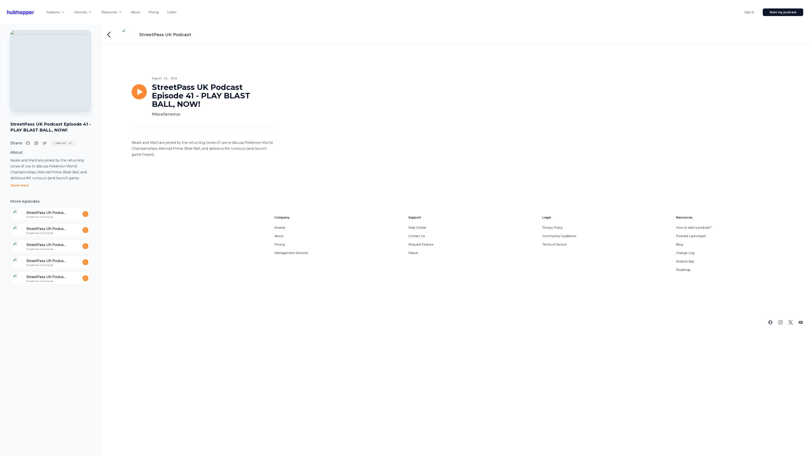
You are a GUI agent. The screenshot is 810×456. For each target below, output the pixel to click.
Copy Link (61, 143)
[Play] (139, 91)
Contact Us (416, 236)
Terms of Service (554, 244)
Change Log (685, 253)
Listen (171, 12)
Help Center (417, 227)
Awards (279, 227)
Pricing (153, 12)
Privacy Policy (552, 227)
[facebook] (27, 143)
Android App (685, 261)
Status (413, 253)
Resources (109, 12)
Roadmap (683, 270)
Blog (679, 244)
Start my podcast (783, 12)
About (135, 12)
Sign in (749, 12)
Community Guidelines (559, 236)
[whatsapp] (36, 143)
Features (53, 12)
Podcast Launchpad (691, 236)
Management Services (291, 253)
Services (80, 12)
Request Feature (420, 244)
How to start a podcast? (693, 227)
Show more (19, 185)
